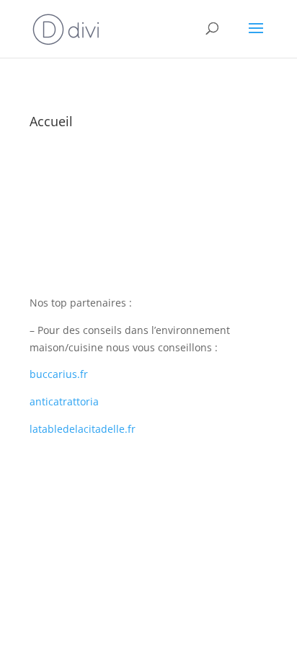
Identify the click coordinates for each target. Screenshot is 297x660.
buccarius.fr (59, 374)
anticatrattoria (64, 401)
